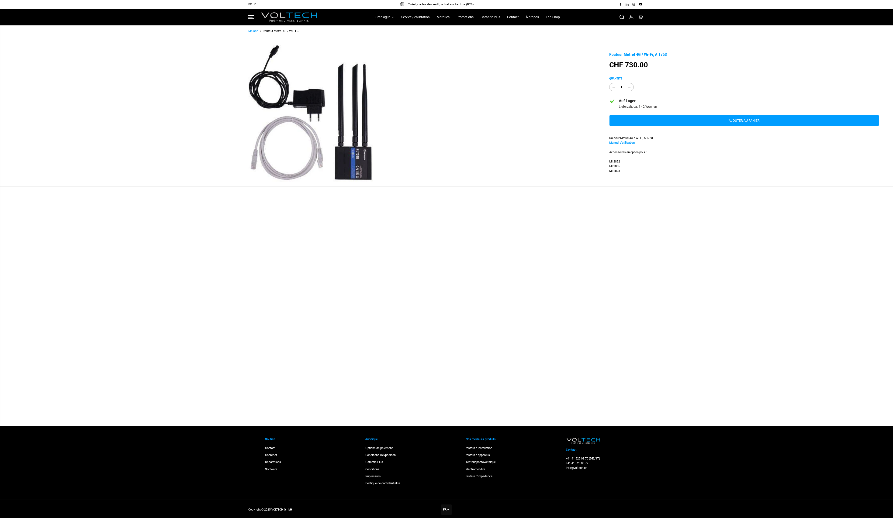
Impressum (373, 476)
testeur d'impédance (479, 476)
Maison (253, 31)
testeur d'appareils (478, 455)
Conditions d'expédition (380, 455)
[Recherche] (622, 17)
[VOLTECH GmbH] (289, 17)
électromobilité (475, 469)
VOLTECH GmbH (281, 509)
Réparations (273, 462)
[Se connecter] (631, 17)
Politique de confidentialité (382, 483)
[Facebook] (620, 4)
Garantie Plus (374, 462)
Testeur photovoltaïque (481, 462)
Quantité (615, 78)
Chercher (271, 455)
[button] (251, 17)
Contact (270, 448)
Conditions (372, 469)
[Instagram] (634, 4)
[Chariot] (640, 17)
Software (271, 469)
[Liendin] (627, 4)
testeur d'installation (479, 448)
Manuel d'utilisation (622, 142)
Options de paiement (379, 448)
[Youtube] (641, 4)
